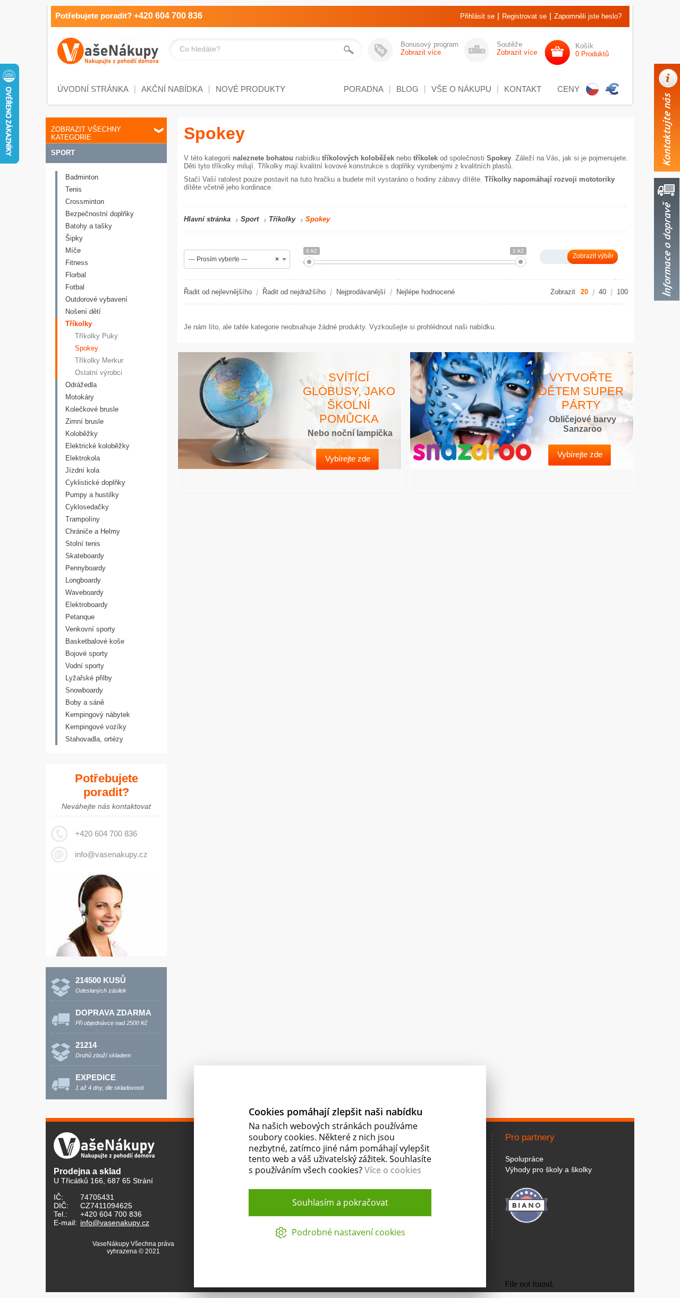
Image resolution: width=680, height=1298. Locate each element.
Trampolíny (82, 519)
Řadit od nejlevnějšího (218, 292)
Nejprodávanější (361, 292)
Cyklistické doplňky (95, 482)
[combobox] (237, 259)
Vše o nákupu (461, 88)
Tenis (73, 189)
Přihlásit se (477, 16)
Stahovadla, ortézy (94, 739)
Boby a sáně (84, 702)
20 (584, 292)
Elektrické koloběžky (97, 446)
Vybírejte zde (347, 458)
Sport (63, 153)
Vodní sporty (84, 666)
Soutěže (517, 48)
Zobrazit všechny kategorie (86, 133)
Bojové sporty (86, 653)
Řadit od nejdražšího (294, 292)
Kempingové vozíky (95, 727)
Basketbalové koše (94, 641)
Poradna (364, 88)
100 (622, 292)
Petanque (80, 617)
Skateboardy (84, 556)
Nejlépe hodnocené (425, 292)
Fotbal (74, 287)
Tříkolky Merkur (99, 360)
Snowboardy (84, 690)
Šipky (74, 238)
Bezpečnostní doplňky (99, 214)
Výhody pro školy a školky (548, 1169)
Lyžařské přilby (88, 678)
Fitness (76, 263)
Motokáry (79, 397)
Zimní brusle (84, 421)
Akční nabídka (172, 88)
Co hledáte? (200, 49)
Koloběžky (81, 434)
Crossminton (84, 202)
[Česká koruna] (592, 89)
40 (602, 292)
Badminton (81, 177)
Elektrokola (82, 458)
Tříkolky (78, 324)
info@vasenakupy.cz (111, 854)
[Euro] (612, 89)
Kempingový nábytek (97, 715)
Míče (73, 250)
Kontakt (522, 88)
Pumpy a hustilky (92, 495)
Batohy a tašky (88, 226)
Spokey (86, 348)
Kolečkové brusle (91, 409)
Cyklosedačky (87, 507)
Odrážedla (81, 385)
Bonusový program (429, 48)
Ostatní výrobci (98, 373)
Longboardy (83, 580)
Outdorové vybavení (96, 299)
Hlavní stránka (207, 219)
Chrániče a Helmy (92, 531)
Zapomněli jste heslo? (588, 16)
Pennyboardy (85, 568)
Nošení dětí (83, 311)
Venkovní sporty (90, 629)
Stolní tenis (82, 544)
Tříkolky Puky (96, 336)
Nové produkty (250, 88)
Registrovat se (524, 16)
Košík (592, 50)
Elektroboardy (86, 605)
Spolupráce (524, 1159)
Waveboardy (84, 592)
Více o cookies (392, 1170)
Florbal (75, 275)
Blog (407, 88)
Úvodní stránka (93, 88)
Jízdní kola (82, 470)
